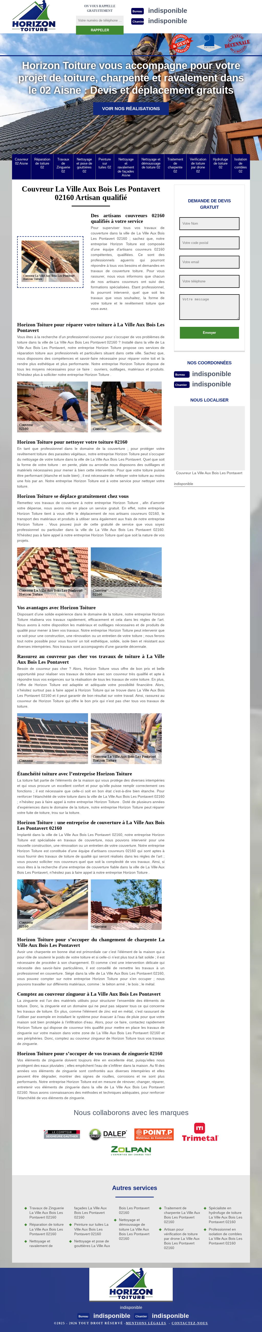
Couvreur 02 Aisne (21, 161)
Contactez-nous (190, 1323)
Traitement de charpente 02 (175, 165)
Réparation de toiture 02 (42, 163)
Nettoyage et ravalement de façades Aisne (126, 167)
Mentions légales (146, 1323)
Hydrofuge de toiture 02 (220, 163)
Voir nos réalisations (131, 108)
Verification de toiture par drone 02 (198, 165)
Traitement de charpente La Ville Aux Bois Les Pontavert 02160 (182, 1215)
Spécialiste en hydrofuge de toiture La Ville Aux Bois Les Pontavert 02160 (225, 1215)
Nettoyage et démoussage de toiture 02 (150, 163)
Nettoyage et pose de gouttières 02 (84, 165)
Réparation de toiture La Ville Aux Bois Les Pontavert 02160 (46, 1229)
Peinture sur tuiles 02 (105, 163)
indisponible (211, 374)
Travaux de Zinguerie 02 (63, 165)
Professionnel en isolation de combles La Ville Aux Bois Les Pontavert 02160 (225, 1236)
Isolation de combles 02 (240, 165)
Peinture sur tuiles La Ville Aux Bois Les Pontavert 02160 (91, 1229)
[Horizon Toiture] (34, 16)
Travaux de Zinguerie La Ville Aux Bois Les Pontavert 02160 (46, 1212)
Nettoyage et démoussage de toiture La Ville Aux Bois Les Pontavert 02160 (134, 1229)
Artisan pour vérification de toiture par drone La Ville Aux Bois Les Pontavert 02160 (182, 1238)
